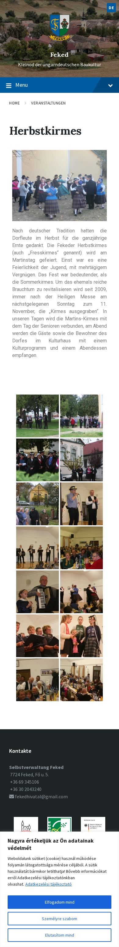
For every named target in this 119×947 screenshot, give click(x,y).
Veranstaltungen (48, 103)
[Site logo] (59, 44)
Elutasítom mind (59, 935)
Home (14, 103)
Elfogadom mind (59, 902)
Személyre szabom (59, 918)
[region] (59, 889)
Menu (21, 84)
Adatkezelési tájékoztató (48, 884)
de (111, 7)
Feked (59, 54)
